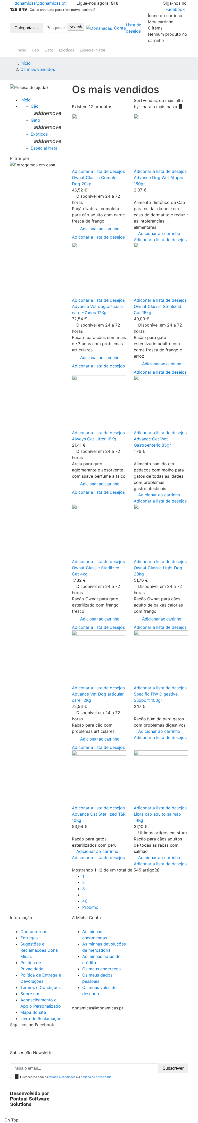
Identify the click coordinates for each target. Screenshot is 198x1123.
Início (21, 50)
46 (84, 901)
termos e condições (62, 1077)
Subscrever (173, 1068)
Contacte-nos (33, 931)
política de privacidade (96, 1077)
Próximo (90, 907)
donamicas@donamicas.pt (39, 3)
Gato (48, 50)
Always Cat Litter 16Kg (94, 438)
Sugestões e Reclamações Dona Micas (39, 950)
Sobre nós (30, 993)
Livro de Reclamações (41, 1018)
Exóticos (66, 50)
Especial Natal (92, 50)
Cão (35, 50)
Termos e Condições (40, 987)
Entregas (29, 937)
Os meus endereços (101, 968)
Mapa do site (33, 1012)
